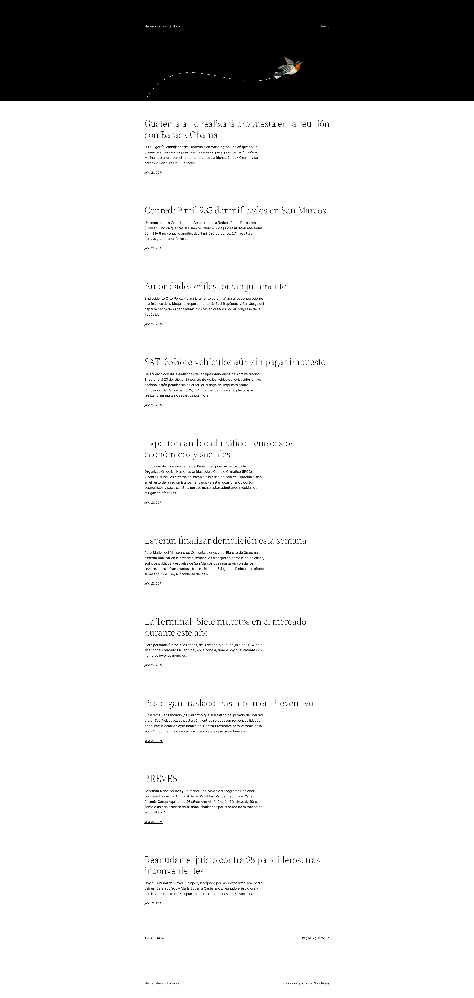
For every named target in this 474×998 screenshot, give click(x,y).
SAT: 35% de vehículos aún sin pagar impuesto (235, 361)
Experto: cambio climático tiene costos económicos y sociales (219, 448)
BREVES (160, 778)
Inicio (325, 26)
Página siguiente (316, 938)
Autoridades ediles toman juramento (215, 286)
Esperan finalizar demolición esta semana (225, 540)
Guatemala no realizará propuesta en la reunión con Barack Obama (237, 129)
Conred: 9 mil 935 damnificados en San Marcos (235, 210)
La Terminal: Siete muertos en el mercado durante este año (225, 627)
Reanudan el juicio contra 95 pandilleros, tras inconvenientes (232, 865)
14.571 (161, 938)
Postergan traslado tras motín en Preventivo (228, 702)
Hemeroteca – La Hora (162, 26)
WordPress (321, 983)
